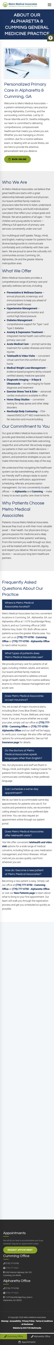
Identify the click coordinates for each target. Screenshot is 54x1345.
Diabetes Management (19, 320)
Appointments (28, 1342)
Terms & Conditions (44, 1321)
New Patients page (24, 892)
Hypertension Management (22, 308)
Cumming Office (15, 1336)
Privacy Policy (12, 1191)
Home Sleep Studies (18, 399)
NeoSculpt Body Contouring (22, 411)
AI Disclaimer (27, 1324)
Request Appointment (20, 1250)
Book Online (18, 159)
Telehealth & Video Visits (21, 355)
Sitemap (4, 1321)
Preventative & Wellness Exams (24, 292)
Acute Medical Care (18, 344)
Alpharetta (21, 491)
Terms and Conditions (29, 1191)
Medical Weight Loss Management (26, 367)
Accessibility (15, 1321)
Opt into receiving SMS (20, 1158)
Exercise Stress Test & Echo (22, 391)
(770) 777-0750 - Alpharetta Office (31, 641)
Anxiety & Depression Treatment (25, 332)
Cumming (37, 491)
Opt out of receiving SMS (21, 1164)
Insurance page (10, 742)
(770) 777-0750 (22, 1035)
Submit (8, 1199)
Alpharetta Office (42, 1336)
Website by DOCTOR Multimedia (27, 1328)
